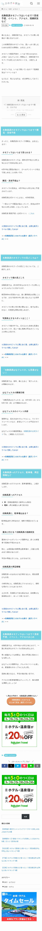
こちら (31, 213)
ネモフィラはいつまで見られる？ (22, 110)
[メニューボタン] (38, 3)
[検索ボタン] (31, 3)
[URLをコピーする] (37, 766)
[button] (5, 766)
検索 (25, 816)
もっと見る (21, 114)
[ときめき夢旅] (12, 3)
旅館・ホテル (9, 887)
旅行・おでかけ (17, 25)
